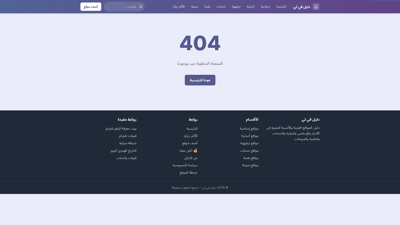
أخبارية (250, 6)
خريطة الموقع (189, 172)
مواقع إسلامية (249, 128)
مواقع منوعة (250, 165)
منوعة (194, 6)
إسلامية (265, 6)
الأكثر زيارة (179, 6)
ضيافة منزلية (127, 143)
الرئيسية (281, 6)
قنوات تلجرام (127, 136)
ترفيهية (236, 6)
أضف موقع (91, 6)
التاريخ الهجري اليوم (123, 150)
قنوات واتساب (126, 158)
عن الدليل (191, 158)
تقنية (207, 6)
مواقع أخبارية (250, 136)
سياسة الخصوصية (185, 165)
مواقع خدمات (249, 150)
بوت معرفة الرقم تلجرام (121, 128)
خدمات (221, 6)
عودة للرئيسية (200, 80)
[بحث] (141, 7)
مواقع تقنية (251, 158)
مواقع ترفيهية (249, 143)
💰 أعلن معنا (189, 150)
